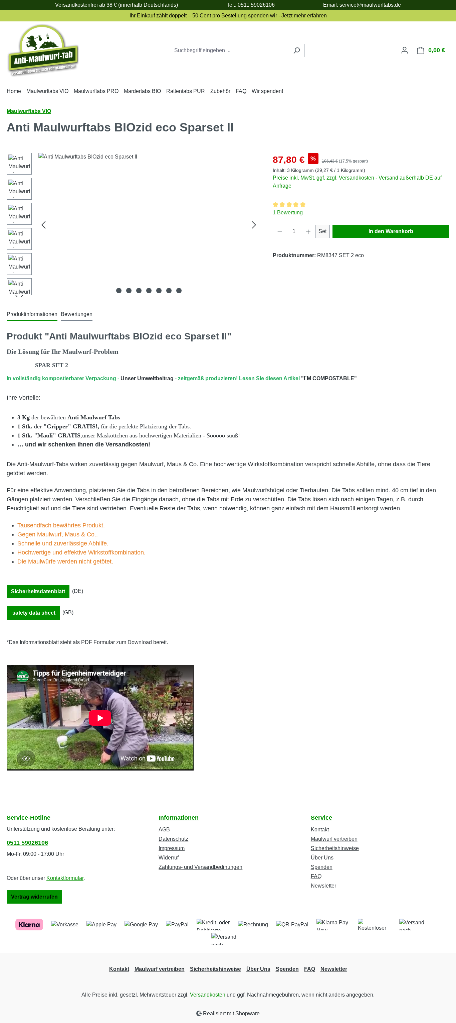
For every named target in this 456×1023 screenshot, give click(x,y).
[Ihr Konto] (405, 50)
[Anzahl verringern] (280, 231)
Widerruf (169, 857)
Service (321, 817)
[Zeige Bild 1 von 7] (119, 290)
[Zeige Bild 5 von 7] (159, 290)
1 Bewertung (288, 212)
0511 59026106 (27, 842)
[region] (133, 225)
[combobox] (230, 50)
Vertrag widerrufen (34, 897)
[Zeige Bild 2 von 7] (129, 290)
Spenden (321, 867)
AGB (164, 829)
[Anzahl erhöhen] (308, 231)
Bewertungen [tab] (76, 314)
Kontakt (320, 829)
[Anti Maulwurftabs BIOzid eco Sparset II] (148, 225)
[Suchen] (296, 50)
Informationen (179, 817)
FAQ (316, 876)
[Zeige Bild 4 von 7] (149, 290)
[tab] (32, 315)
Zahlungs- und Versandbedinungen (200, 867)
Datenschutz (173, 839)
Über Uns (322, 857)
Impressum (172, 848)
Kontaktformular (64, 878)
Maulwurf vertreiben (334, 839)
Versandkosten (207, 995)
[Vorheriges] (43, 225)
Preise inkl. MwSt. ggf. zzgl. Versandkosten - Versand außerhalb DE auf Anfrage (357, 182)
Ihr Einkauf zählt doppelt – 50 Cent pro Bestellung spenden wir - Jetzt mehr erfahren (228, 15)
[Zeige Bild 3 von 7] (139, 290)
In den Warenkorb (391, 231)
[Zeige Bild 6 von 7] (169, 290)
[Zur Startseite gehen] (42, 50)
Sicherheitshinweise (335, 848)
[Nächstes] (254, 225)
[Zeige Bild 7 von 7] (179, 290)
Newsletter (323, 886)
